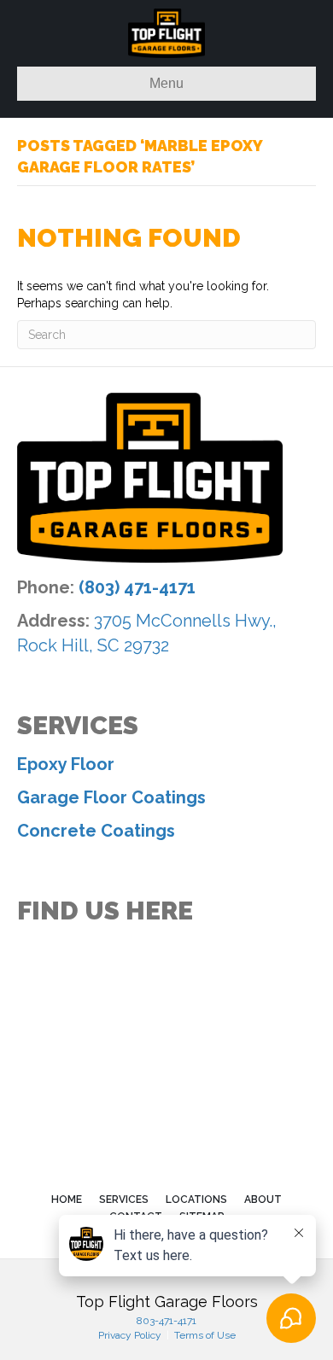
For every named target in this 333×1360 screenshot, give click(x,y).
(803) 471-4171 (137, 587)
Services (124, 1199)
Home (66, 1199)
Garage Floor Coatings (111, 797)
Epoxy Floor (65, 764)
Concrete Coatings (96, 830)
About (263, 1199)
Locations (196, 1199)
